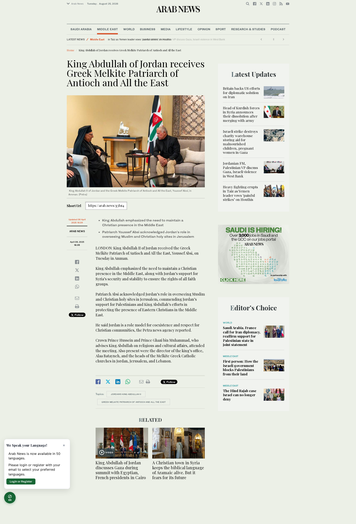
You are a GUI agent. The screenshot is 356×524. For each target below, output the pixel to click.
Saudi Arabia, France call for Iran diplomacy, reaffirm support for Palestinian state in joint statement (241, 336)
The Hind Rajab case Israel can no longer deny (239, 394)
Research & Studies (248, 29)
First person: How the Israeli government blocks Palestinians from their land (240, 367)
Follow (78, 315)
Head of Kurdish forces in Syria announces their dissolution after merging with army (241, 114)
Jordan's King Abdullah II (126, 394)
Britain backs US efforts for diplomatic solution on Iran (241, 92)
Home (70, 50)
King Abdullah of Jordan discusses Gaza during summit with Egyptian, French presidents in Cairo (121, 470)
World (129, 29)
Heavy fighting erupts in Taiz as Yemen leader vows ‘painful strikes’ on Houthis (153, 39)
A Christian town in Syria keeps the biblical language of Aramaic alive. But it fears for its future (178, 470)
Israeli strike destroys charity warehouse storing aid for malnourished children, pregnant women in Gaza (240, 142)
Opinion (204, 29)
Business (147, 29)
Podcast (278, 29)
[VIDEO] (122, 442)
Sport (220, 29)
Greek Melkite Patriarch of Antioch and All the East (134, 402)
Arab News (77, 3)
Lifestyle (184, 29)
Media (166, 29)
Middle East (107, 29)
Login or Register (21, 481)
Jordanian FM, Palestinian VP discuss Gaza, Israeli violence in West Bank (240, 169)
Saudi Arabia (81, 29)
